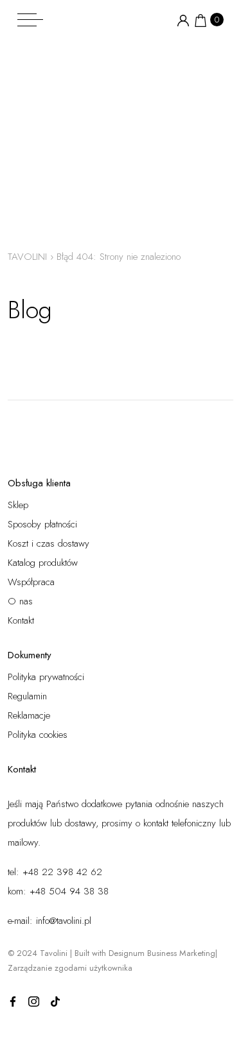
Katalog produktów (43, 563)
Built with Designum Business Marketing (145, 953)
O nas (20, 601)
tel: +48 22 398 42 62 (55, 872)
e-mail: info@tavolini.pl (49, 921)
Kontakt (21, 620)
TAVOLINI (27, 257)
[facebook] (13, 1001)
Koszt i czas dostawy (48, 543)
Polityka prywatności (46, 677)
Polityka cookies (37, 735)
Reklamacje (29, 715)
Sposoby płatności (42, 524)
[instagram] (34, 1001)
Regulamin (27, 696)
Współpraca (31, 582)
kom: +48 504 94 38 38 (58, 891)
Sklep (18, 505)
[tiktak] (55, 1001)
